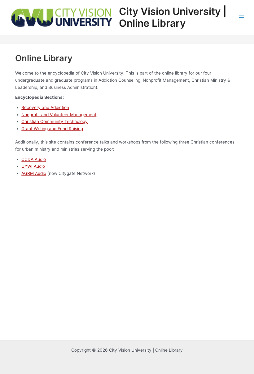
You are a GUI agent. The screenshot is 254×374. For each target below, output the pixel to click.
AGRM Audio (33, 173)
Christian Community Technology (54, 121)
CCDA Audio (33, 159)
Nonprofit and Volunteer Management (58, 114)
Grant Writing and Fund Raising (52, 128)
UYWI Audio (33, 166)
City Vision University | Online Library (172, 17)
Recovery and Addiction (45, 107)
